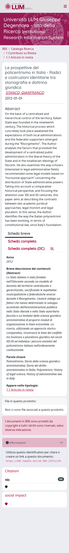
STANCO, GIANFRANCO (25, 92)
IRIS (4, 49)
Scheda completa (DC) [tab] (26, 248)
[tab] (52, 248)
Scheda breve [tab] (19, 233)
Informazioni (17, 442)
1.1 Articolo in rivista (19, 57)
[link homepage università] (18, 6)
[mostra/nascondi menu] (65, 6)
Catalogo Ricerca (22, 49)
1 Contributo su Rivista (21, 53)
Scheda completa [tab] (22, 241)
